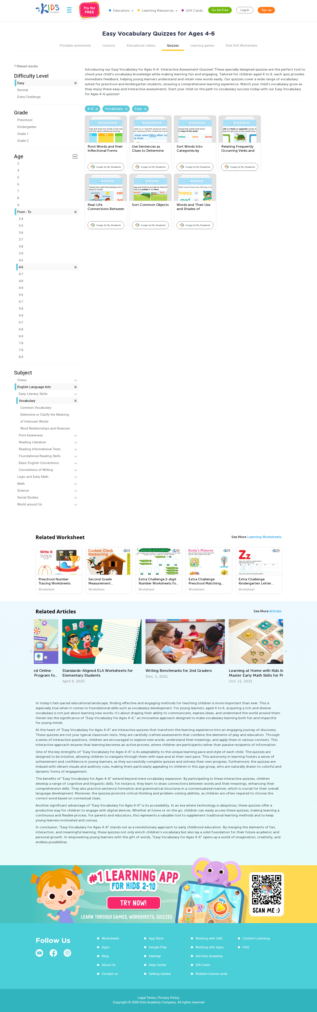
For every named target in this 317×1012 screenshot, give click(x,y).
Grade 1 (22, 133)
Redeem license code (211, 973)
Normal (22, 90)
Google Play (158, 947)
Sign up (266, 10)
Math (21, 483)
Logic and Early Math (33, 476)
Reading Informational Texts (40, 449)
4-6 (21, 267)
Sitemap (155, 956)
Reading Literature (32, 442)
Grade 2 (22, 140)
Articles (275, 611)
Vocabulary (27, 400)
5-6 (21, 294)
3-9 (21, 253)
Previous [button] (32, 651)
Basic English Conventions (39, 463)
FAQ (246, 947)
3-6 (21, 232)
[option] (59, 570)
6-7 (21, 322)
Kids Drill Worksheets (241, 45)
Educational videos (141, 45)
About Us (109, 965)
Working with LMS (209, 938)
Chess (22, 380)
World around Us (29, 504)
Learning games (202, 45)
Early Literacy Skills (33, 394)
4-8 (21, 281)
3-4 (21, 218)
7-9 (21, 350)
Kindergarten (26, 127)
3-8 (21, 246)
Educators (121, 10)
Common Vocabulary (35, 407)
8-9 (21, 357)
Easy (20, 83)
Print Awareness (31, 435)
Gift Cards (194, 10)
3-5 (21, 225)
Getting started (160, 973)
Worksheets (110, 938)
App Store (156, 938)
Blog (105, 956)
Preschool (24, 120)
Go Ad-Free (220, 10)
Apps (106, 947)
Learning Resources (157, 10)
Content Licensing (256, 938)
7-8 (21, 343)
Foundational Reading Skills (40, 456)
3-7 (21, 239)
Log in (244, 10)
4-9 (21, 288)
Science (23, 490)
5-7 (21, 301)
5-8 (21, 308)
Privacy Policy (168, 997)
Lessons (109, 45)
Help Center (157, 965)
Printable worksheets (75, 45)
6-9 (21, 336)
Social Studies (27, 497)
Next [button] (285, 651)
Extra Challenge (29, 97)
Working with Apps (210, 947)
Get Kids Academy (209, 956)
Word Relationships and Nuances (45, 428)
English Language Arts (34, 387)
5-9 (21, 315)
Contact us (110, 973)
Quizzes (173, 45)
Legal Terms (147, 997)
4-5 (21, 260)
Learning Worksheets (264, 537)
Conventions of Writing (36, 469)
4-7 (21, 274)
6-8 (21, 329)
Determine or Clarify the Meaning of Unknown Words (44, 417)
